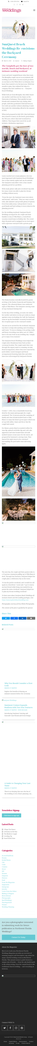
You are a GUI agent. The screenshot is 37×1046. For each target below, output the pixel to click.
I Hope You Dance (9, 829)
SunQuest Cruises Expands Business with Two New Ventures (18, 706)
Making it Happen (27, 61)
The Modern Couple (10, 834)
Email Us (26, 1)
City (3, 862)
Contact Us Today (18, 937)
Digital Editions (13, 1041)
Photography (6, 898)
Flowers (4, 878)
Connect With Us (25, 1043)
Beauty (4, 858)
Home (5, 1041)
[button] (34, 10)
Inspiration (5, 885)
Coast (3, 865)
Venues (4, 905)
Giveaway (11, 1043)
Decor (4, 869)
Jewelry (4, 889)
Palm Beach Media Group (20, 1037)
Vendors (31, 1041)
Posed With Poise (9, 838)
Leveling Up (8, 836)
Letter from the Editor (9, 891)
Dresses (4, 873)
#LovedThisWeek (7, 856)
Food (3, 880)
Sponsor (17, 61)
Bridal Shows (6, 860)
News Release (22, 710)
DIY (3, 871)
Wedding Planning (8, 907)
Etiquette (5, 876)
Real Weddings (7, 900)
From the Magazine (8, 882)
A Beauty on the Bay (10, 832)
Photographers (23, 1041)
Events (17, 1043)
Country (4, 867)
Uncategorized (7, 902)
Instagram (5, 887)
